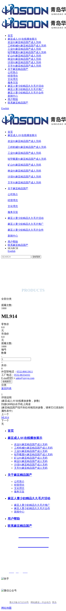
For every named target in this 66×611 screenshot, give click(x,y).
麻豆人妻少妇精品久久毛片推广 (26, 89)
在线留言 (7, 381)
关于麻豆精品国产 (18, 69)
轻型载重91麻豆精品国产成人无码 (27, 52)
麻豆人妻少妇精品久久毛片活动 (26, 86)
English (5, 108)
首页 (10, 35)
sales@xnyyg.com (25, 378)
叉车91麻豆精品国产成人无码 (24, 65)
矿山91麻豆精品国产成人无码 (24, 55)
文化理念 (13, 79)
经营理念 (13, 75)
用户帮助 (13, 99)
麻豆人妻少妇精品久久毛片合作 (26, 92)
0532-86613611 (25, 371)
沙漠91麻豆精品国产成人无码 (24, 62)
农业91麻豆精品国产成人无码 (24, 42)
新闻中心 (13, 96)
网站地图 (6, 608)
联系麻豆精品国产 (18, 102)
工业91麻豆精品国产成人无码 (24, 49)
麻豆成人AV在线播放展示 (22, 39)
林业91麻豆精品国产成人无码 (24, 59)
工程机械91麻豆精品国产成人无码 (27, 45)
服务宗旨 (13, 82)
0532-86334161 (22, 375)
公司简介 (13, 72)
